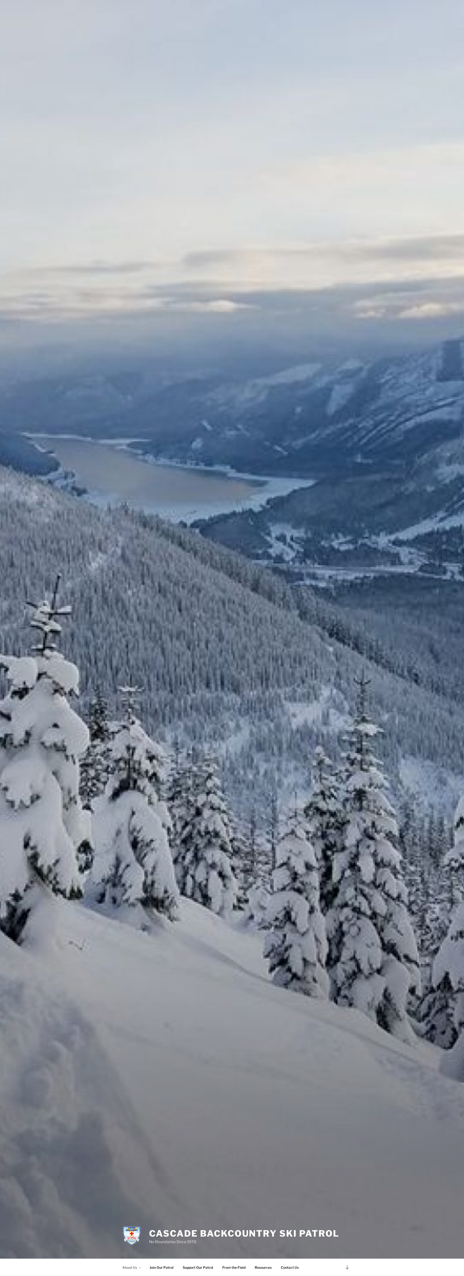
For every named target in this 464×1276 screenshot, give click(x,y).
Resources (263, 1267)
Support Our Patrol (198, 1267)
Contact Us (290, 1267)
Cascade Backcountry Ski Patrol (244, 1233)
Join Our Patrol (162, 1267)
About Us (129, 1267)
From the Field (234, 1267)
